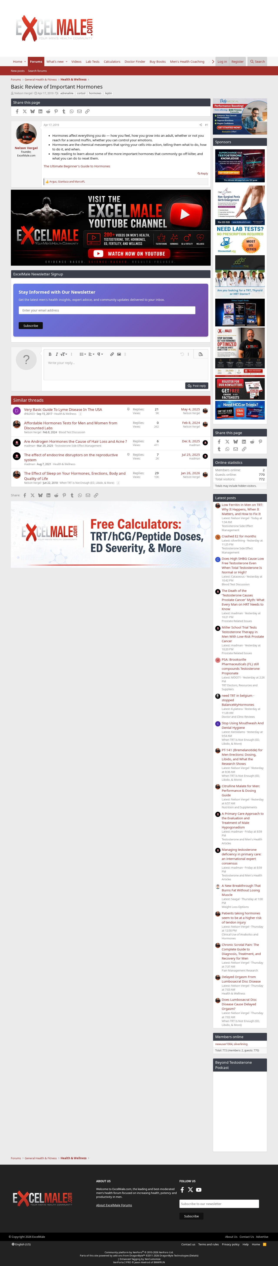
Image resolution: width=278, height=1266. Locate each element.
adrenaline (66, 93)
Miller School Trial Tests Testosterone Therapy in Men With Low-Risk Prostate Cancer (243, 634)
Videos (76, 61)
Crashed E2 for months (239, 536)
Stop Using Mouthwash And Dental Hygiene (243, 725)
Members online (229, 1036)
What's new (55, 61)
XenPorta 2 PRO (122, 1262)
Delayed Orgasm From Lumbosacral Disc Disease (241, 979)
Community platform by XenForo (139, 1252)
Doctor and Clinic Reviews (238, 717)
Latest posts (225, 497)
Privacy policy (231, 1244)
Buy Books (158, 61)
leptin (108, 93)
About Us (231, 1237)
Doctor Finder (135, 61)
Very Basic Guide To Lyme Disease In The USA (63, 409)
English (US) (23, 1244)
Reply (204, 173)
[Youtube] (199, 1191)
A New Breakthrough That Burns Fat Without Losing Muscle (241, 890)
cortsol (81, 93)
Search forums (37, 71)
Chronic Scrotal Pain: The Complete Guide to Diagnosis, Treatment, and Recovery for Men (241, 951)
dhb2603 (29, 414)
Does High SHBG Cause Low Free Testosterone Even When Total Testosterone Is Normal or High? (243, 565)
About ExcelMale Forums (114, 1205)
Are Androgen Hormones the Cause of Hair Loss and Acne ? (75, 441)
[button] (25, 61)
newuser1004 (223, 1044)
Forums (36, 61)
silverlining (241, 1044)
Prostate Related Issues (237, 621)
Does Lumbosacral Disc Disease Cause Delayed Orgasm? (239, 1004)
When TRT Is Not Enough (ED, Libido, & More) (87, 483)
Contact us (188, 1244)
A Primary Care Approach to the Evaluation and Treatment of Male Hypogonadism (243, 820)
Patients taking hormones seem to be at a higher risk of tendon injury (241, 917)
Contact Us (247, 1237)
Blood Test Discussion (72, 432)
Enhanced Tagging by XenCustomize (140, 1259)
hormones (95, 93)
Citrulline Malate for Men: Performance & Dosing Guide (241, 790)
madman (29, 446)
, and (67, 181)
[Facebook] (182, 1191)
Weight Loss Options (235, 907)
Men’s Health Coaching (187, 61)
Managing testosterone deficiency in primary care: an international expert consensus (241, 856)
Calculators (112, 61)
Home (17, 61)
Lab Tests (92, 61)
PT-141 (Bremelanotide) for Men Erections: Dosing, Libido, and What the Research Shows (242, 757)
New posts (18, 71)
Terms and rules (208, 1244)
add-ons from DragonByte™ (129, 1255)
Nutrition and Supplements (239, 807)
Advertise (262, 1237)
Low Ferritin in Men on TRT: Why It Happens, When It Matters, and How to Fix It (242, 509)
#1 (206, 125)
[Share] (201, 125)
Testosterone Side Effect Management (78, 446)
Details (194, 1255)
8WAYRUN (159, 1262)
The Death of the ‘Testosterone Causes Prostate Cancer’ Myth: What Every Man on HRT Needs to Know (243, 599)
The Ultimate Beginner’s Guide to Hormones (77, 166)
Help (246, 1244)
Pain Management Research (240, 970)
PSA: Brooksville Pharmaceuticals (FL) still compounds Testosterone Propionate (241, 666)
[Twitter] (190, 1191)
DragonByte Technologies (174, 1255)
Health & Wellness (65, 414)
